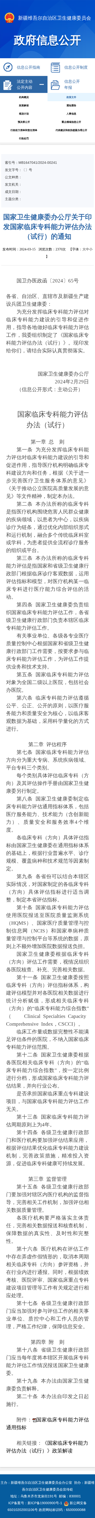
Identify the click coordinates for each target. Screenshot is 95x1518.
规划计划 (24, 113)
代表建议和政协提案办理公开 (71, 130)
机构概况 (24, 97)
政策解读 (24, 105)
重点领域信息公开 (71, 122)
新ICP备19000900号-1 (45, 1503)
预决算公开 (24, 122)
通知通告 (71, 105)
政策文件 (71, 97)
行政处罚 (24, 138)
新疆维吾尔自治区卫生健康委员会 (54, 18)
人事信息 (71, 113)
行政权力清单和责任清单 (23, 130)
